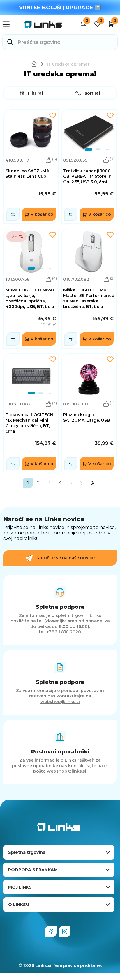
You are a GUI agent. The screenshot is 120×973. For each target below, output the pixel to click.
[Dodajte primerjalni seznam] (13, 214)
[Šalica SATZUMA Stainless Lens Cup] (31, 166)
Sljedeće (82, 483)
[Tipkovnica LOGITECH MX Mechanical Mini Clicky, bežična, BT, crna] (31, 413)
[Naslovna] (35, 64)
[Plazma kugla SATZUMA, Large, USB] (89, 413)
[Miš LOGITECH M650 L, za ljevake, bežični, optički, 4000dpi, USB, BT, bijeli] (31, 288)
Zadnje (92, 483)
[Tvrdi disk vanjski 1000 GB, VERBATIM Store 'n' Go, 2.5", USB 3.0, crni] (89, 166)
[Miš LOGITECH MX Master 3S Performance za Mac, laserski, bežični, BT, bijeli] (89, 288)
